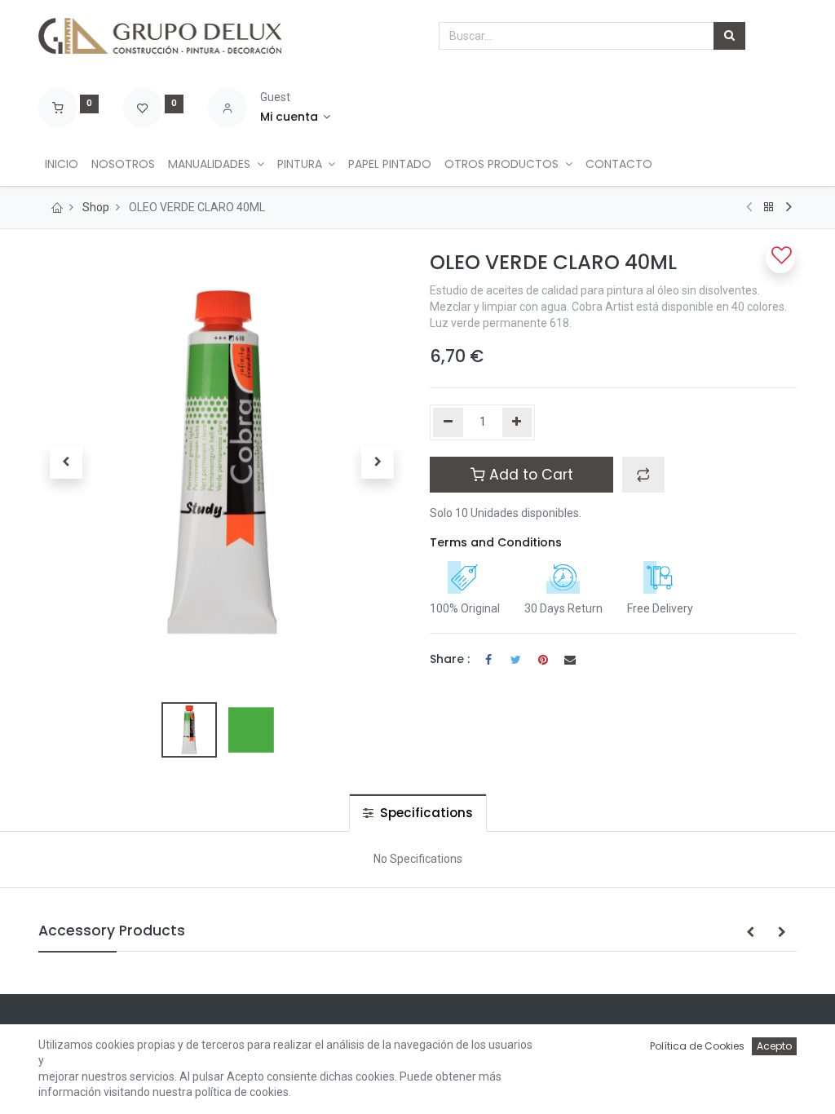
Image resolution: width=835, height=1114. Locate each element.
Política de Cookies (697, 1046)
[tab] (418, 813)
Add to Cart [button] (529, 474)
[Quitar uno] (448, 422)
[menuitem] (61, 164)
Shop (95, 207)
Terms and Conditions (496, 542)
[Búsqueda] (729, 36)
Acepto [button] (774, 1046)
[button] (66, 462)
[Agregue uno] (517, 422)
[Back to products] (769, 207)
